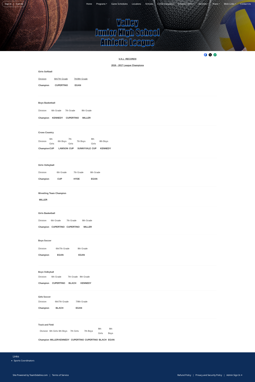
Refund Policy (184, 375)
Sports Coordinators (24, 360)
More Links (229, 4)
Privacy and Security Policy (209, 375)
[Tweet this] (211, 54)
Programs (100, 4)
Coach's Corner (185, 4)
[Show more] (215, 54)
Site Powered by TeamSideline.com (30, 375)
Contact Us (245, 4)
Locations (136, 4)
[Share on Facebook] (206, 54)
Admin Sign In (233, 375)
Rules (215, 4)
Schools (149, 4)
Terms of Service (60, 375)
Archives (203, 4)
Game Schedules (119, 4)
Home (89, 4)
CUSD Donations (165, 4)
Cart (19, 4)
